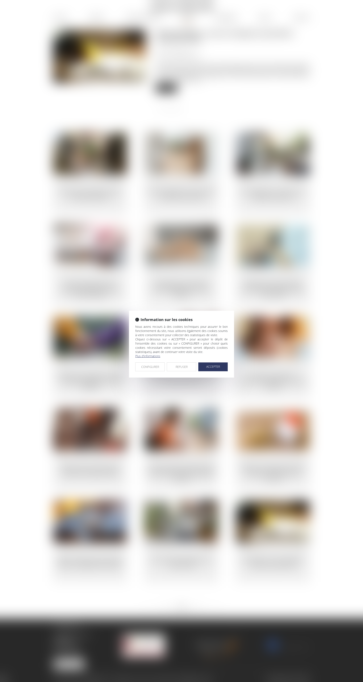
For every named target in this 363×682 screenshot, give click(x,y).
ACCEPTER (213, 367)
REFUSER (182, 367)
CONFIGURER (150, 367)
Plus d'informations (147, 356)
